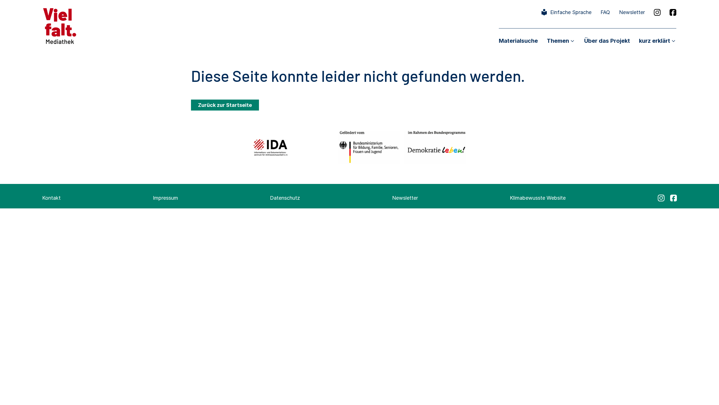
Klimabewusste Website (538, 198)
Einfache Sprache (570, 12)
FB (673, 12)
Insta (657, 12)
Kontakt (51, 198)
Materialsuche (518, 40)
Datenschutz (285, 198)
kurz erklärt (654, 40)
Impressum (165, 198)
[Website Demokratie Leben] (435, 147)
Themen (558, 40)
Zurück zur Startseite (225, 105)
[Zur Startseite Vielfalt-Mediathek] (60, 25)
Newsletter (632, 12)
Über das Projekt (607, 40)
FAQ (605, 12)
